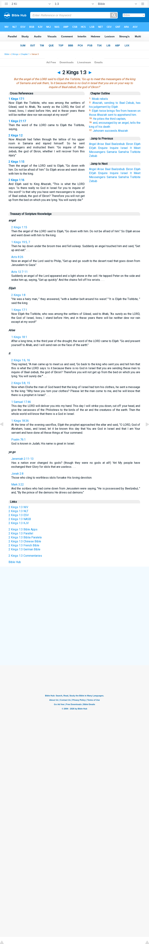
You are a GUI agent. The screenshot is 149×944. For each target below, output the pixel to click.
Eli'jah (92, 148)
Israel (124, 148)
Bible (7, 54)
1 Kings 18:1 (19, 337)
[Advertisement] (74, 593)
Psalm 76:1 (18, 439)
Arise (100, 144)
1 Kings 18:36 (20, 420)
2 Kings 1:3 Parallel (21, 533)
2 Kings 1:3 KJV (19, 523)
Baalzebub (118, 144)
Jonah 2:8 (17, 473)
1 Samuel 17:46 (21, 402)
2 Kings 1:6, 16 (20, 360)
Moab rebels (100, 99)
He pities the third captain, (109, 118)
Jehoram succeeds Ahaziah (110, 130)
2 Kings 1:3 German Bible (24, 549)
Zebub (93, 156)
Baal (107, 144)
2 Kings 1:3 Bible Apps (23, 529)
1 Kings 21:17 (17, 121)
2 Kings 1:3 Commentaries (25, 555)
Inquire (114, 148)
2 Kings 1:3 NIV (18, 507)
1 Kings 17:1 (16, 99)
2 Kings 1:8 (18, 295)
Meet (137, 148)
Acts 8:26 (17, 257)
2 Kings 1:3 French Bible (24, 545)
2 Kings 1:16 (16, 180)
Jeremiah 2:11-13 (22, 458)
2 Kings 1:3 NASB (20, 519)
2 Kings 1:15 (16, 161)
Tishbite (135, 152)
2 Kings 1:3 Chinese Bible (25, 541)
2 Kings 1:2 (16, 135)
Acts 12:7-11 (19, 272)
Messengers (97, 152)
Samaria (112, 152)
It (131, 148)
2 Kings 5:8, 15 (20, 383)
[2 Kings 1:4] (144, 432)
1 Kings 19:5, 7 (20, 242)
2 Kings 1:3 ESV (19, 515)
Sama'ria (123, 152)
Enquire (103, 148)
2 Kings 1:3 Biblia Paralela (25, 537)
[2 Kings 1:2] (4, 432)
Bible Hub (15, 562)
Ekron (129, 144)
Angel (92, 144)
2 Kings (14, 54)
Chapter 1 (25, 54)
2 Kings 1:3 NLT (18, 511)
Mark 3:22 (17, 484)
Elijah (137, 144)
